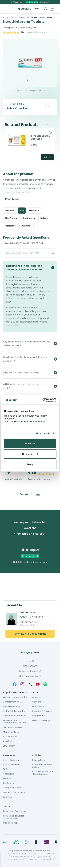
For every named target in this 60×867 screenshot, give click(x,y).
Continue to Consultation (30, 633)
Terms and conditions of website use (14, 817)
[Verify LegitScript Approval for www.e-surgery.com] (56, 842)
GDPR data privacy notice (42, 766)
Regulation (38, 715)
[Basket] (52, 9)
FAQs (5, 769)
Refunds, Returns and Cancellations (43, 772)
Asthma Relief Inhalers (14, 711)
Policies (36, 755)
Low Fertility (9, 745)
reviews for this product (34, 32)
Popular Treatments (15, 692)
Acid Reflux (8, 741)
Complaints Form (12, 787)
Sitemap (7, 796)
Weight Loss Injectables (15, 697)
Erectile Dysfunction (13, 706)
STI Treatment (10, 736)
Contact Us (8, 783)
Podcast (7, 778)
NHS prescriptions (28, 676)
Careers (36, 701)
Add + (47, 157)
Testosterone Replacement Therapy (14, 721)
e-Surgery (29, 8)
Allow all (30, 443)
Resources (9, 755)
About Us (37, 697)
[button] (27, 80)
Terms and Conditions (14, 811)
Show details (43, 433)
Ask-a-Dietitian (11, 760)
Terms (6, 806)
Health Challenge (41, 720)
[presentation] (49, 125)
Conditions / (14, 17)
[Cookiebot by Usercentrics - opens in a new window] (42, 400)
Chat (28, 661)
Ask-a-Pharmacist (12, 764)
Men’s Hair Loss (11, 731)
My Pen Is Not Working (14, 792)
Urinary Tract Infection (14, 715)
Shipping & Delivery (42, 711)
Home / (6, 17)
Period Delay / (26, 17)
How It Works (39, 706)
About (36, 692)
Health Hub (8, 773)
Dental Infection (11, 701)
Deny (30, 464)
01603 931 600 (30, 666)
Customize (28, 454)
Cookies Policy (10, 822)
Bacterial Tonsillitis (12, 727)
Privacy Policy (39, 760)
